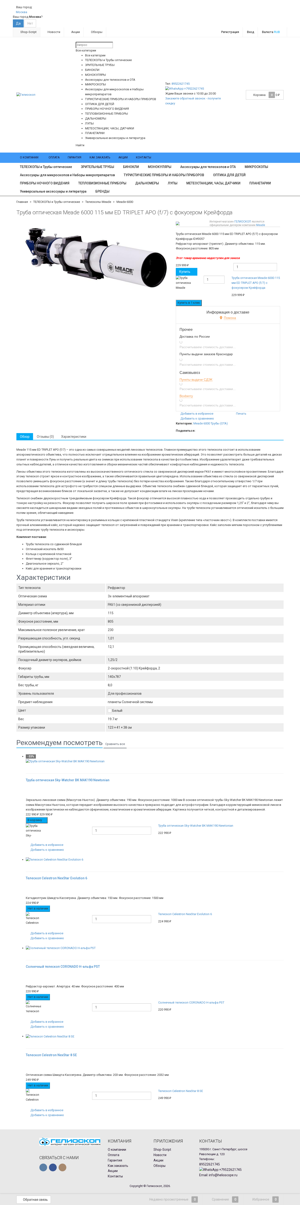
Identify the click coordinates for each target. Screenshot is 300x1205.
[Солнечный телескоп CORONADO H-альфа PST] (155, 948)
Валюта (271, 32)
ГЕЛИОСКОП (242, 221)
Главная (22, 202)
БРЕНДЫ (102, 191)
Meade (260, 225)
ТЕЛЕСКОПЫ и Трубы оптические (46, 167)
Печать (240, 413)
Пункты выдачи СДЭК (196, 379)
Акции (75, 32)
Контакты (143, 157)
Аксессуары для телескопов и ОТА (208, 167)
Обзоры (96, 32)
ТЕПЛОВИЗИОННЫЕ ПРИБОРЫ (102, 183)
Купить (184, 272)
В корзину (35, 820)
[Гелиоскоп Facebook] (53, 1167)
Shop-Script (28, 32)
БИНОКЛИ (131, 167)
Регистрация (230, 32)
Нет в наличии (38, 908)
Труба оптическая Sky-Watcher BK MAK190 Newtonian (195, 825)
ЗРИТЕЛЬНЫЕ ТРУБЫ (97, 167)
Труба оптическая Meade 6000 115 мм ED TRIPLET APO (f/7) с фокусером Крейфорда (256, 282)
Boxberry (186, 396)
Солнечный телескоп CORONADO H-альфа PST (191, 1002)
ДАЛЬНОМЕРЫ (147, 183)
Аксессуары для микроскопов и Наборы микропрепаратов (67, 175)
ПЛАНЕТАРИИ (260, 183)
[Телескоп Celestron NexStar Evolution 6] (155, 859)
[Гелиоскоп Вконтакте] (43, 1167)
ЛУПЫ (172, 183)
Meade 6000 (124, 202)
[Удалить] (280, 286)
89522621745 (181, 83)
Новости (53, 32)
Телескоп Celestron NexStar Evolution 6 (185, 914)
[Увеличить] (27, 766)
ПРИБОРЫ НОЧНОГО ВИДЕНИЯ (44, 183)
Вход (250, 32)
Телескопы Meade (98, 202)
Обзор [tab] (25, 436)
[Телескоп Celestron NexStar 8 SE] (155, 1036)
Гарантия (74, 157)
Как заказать (100, 157)
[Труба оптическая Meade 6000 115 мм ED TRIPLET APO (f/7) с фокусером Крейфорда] (94, 257)
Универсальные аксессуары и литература (53, 191)
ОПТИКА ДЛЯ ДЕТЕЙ (229, 175)
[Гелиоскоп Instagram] (62, 1167)
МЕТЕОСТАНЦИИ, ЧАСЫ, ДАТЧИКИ (213, 183)
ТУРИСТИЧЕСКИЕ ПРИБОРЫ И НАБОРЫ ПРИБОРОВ (164, 175)
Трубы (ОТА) (219, 423)
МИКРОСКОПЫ (256, 167)
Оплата (54, 157)
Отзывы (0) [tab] (45, 436)
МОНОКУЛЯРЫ (159, 167)
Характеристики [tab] (73, 436)
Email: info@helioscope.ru (218, 1175)
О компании (29, 157)
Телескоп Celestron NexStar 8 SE (180, 1091)
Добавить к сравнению (197, 418)
